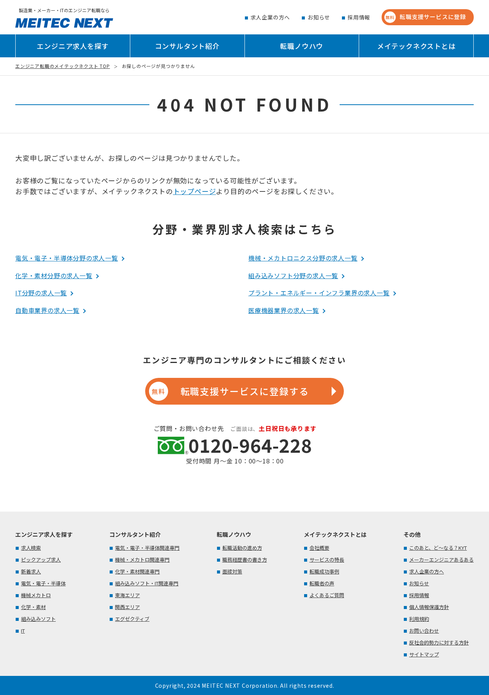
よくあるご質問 (326, 595)
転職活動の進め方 (242, 547)
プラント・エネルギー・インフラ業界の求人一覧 (319, 292)
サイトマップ (424, 654)
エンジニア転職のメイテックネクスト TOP (62, 66)
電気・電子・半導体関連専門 (147, 547)
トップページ (194, 191)
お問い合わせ (424, 630)
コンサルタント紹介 (187, 46)
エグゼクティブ (132, 618)
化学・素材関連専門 (137, 571)
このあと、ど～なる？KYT (438, 547)
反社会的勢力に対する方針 (439, 642)
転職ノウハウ (301, 46)
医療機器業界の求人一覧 (283, 310)
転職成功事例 (324, 571)
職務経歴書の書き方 (244, 559)
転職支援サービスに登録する (230, 391)
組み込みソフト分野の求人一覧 (293, 275)
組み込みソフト (38, 618)
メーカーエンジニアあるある (441, 559)
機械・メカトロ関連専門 (142, 559)
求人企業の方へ (270, 17)
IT (23, 630)
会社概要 (319, 547)
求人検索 (31, 547)
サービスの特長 (326, 559)
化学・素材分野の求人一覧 (53, 275)
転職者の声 (321, 583)
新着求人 (31, 571)
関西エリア (127, 607)
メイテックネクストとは (416, 46)
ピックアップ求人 (41, 559)
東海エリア (127, 595)
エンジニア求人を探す (72, 46)
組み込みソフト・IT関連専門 (146, 583)
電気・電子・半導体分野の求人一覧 (66, 257)
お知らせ (319, 17)
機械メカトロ (36, 595)
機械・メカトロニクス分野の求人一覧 (303, 257)
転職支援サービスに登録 (425, 17)
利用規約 (419, 618)
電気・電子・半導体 (43, 583)
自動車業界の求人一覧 (47, 310)
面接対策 (232, 571)
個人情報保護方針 (429, 607)
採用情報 (359, 17)
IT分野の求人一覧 (41, 292)
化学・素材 (33, 607)
